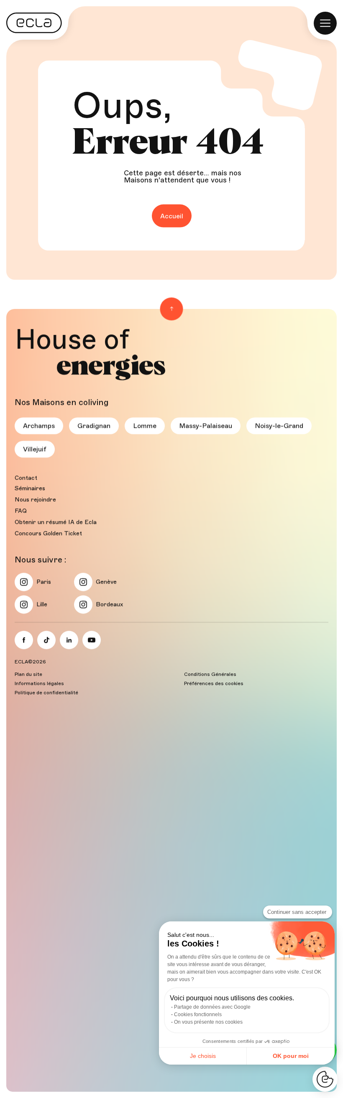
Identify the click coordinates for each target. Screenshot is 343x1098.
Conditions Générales (210, 674)
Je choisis (203, 1055)
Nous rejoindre (35, 499)
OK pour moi (291, 1055)
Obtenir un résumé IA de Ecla (56, 522)
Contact (26, 477)
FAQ (21, 510)
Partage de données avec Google (212, 1007)
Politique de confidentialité (46, 693)
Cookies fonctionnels (198, 1014)
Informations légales (39, 683)
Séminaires (30, 488)
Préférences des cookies (213, 683)
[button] (325, 1079)
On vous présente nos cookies (208, 1022)
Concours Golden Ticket (48, 533)
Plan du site (28, 674)
